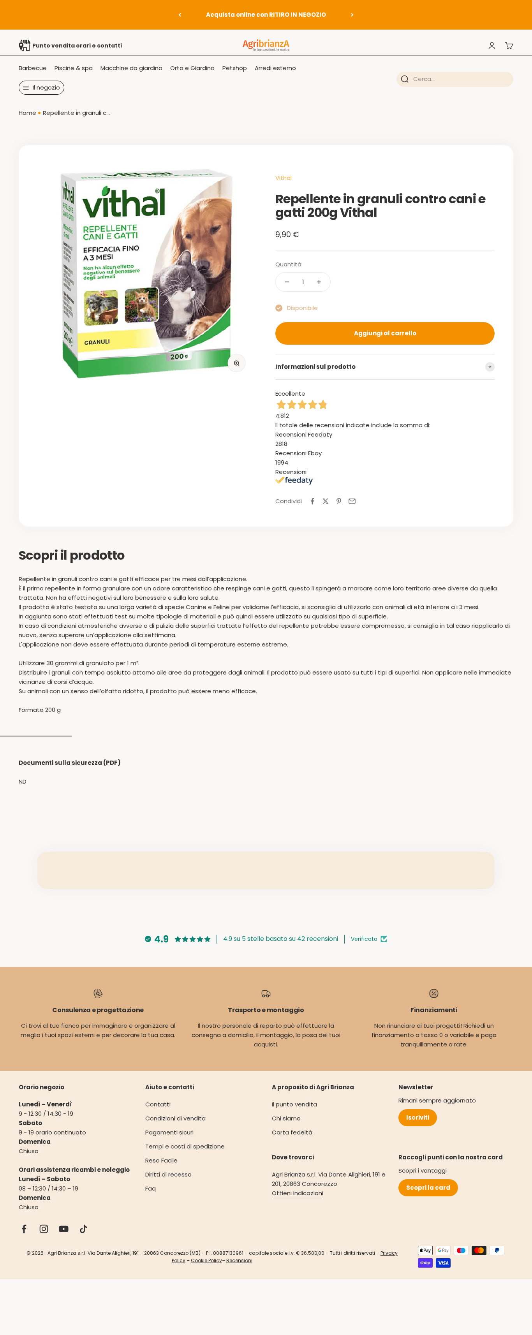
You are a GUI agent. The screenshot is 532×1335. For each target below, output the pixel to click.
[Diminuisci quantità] (287, 282)
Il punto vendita (294, 1104)
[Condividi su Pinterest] (338, 501)
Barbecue (33, 68)
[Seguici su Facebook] (24, 1229)
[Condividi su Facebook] (312, 501)
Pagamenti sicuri (169, 1132)
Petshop (234, 68)
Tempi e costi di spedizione (185, 1146)
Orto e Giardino (192, 68)
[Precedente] (179, 14)
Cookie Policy (206, 1260)
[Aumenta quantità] (319, 282)
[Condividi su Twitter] (325, 501)
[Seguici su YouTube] (63, 1229)
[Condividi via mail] (352, 501)
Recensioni (239, 1260)
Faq (150, 1188)
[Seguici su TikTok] (83, 1229)
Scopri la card (428, 1188)
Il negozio (46, 87)
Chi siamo (286, 1118)
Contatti (158, 1104)
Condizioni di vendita (175, 1118)
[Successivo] (352, 14)
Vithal (283, 178)
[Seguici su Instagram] (44, 1229)
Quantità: (289, 264)
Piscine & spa (74, 68)
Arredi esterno (275, 68)
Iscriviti (417, 1117)
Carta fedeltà (292, 1132)
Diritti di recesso (168, 1174)
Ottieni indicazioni (297, 1193)
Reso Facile (161, 1160)
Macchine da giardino (131, 68)
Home (27, 113)
